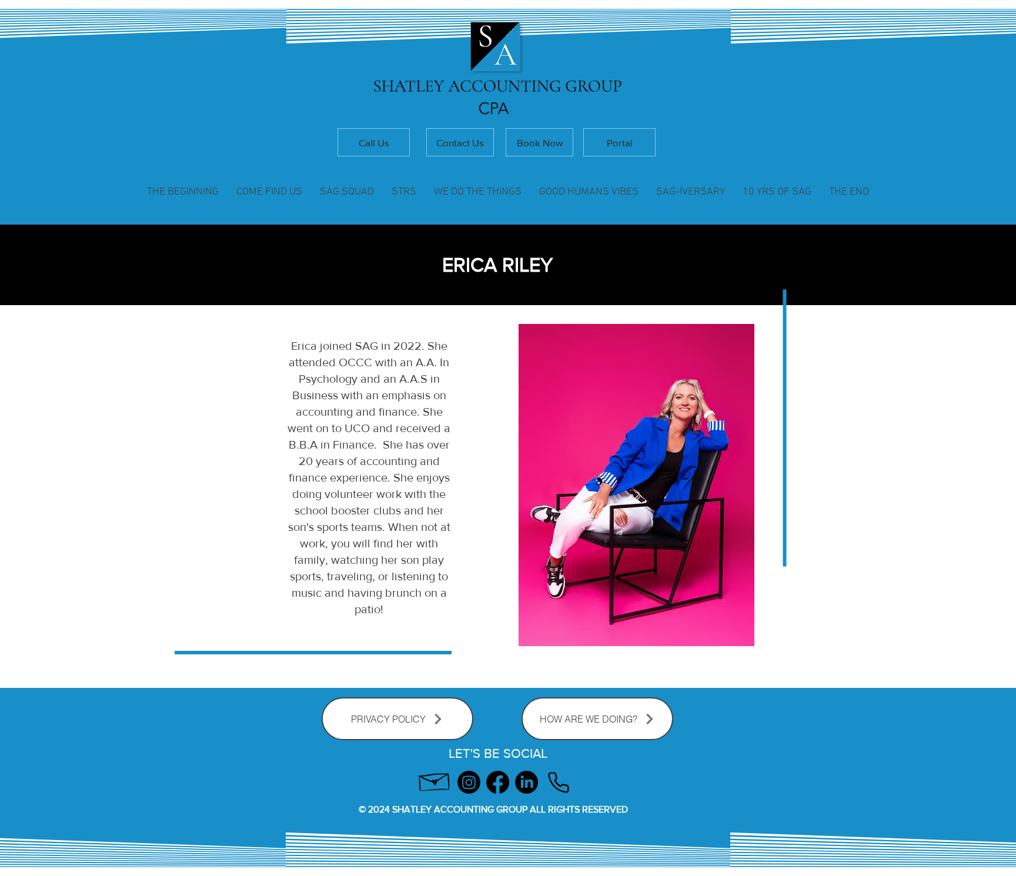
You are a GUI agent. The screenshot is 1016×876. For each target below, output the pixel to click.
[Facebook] (497, 782)
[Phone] (558, 782)
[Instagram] (468, 782)
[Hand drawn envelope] (434, 779)
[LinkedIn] (526, 782)
